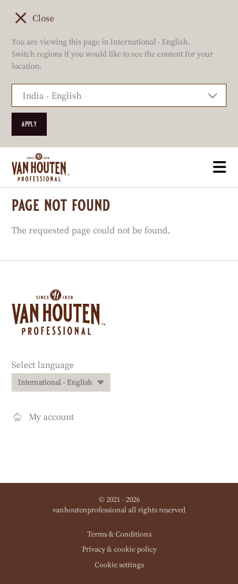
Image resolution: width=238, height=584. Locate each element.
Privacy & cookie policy (119, 549)
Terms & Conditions (119, 534)
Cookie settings (119, 565)
